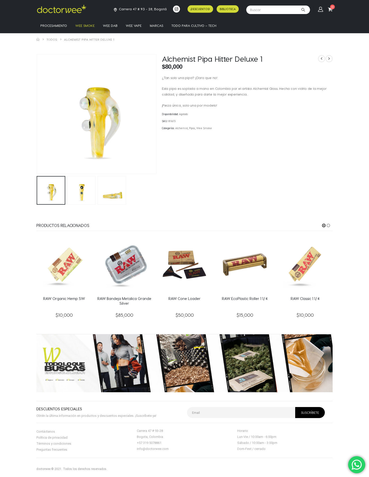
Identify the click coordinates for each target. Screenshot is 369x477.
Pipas (192, 128)
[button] (37, 114)
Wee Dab (110, 25)
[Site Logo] (61, 9)
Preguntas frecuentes (51, 449)
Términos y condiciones (53, 443)
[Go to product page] (64, 264)
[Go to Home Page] (37, 39)
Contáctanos (45, 431)
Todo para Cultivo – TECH (193, 25)
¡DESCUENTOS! (200, 9)
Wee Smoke (85, 25)
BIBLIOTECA (228, 9)
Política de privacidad (52, 437)
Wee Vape (134, 25)
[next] (329, 58)
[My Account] (321, 9)
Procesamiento (53, 25)
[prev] (321, 58)
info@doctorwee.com (153, 449)
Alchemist (181, 128)
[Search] (303, 10)
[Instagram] (176, 9)
